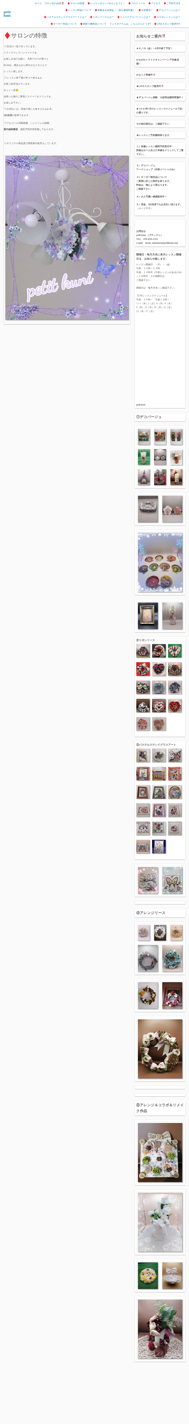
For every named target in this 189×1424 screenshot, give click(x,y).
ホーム (38, 3)
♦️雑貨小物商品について (93, 24)
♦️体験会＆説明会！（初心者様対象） (114, 10)
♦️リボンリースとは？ (102, 17)
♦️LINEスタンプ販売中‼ (167, 24)
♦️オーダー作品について (63, 24)
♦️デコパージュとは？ (168, 10)
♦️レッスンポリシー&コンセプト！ (106, 3)
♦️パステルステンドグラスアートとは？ (65, 17)
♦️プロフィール (136, 3)
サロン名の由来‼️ (54, 3)
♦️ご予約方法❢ (171, 3)
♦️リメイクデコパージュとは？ (134, 17)
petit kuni (7, 13)
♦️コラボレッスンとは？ (167, 17)
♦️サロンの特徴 (75, 3)
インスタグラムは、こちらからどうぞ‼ (130, 24)
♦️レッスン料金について (78, 10)
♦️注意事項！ (145, 10)
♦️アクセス (154, 3)
